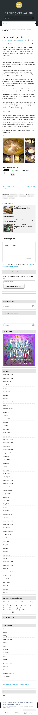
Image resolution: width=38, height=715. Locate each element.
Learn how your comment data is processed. (18, 265)
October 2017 (7, 405)
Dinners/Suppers (8, 639)
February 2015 (7, 514)
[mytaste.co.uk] (8, 602)
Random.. (21, 194)
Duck (16, 196)
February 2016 (7, 473)
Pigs (4, 656)
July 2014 (6, 538)
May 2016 (6, 463)
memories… (6, 653)
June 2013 (6, 582)
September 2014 (8, 531)
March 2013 (6, 592)
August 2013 (7, 575)
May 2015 (6, 504)
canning (32, 194)
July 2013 (6, 579)
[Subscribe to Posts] (4, 695)
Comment (29, 258)
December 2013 (8, 562)
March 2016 (6, 470)
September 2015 (8, 490)
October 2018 (7, 392)
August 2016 (7, 453)
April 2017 (6, 426)
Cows (5, 632)
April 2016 (6, 466)
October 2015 (7, 487)
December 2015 (8, 480)
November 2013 (8, 565)
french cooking (22, 196)
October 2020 (7, 381)
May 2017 (6, 422)
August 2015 (7, 494)
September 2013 (8, 572)
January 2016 (7, 477)
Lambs (5, 646)
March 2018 (6, 398)
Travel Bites (6, 676)
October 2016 (7, 446)
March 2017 (6, 429)
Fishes (5, 642)
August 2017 (7, 412)
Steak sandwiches (8, 673)
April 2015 (6, 507)
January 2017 (7, 436)
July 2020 (6, 385)
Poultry (5, 659)
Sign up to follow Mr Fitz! (13, 286)
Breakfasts (6, 629)
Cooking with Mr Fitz (19, 12)
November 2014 (8, 524)
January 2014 (7, 558)
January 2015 (7, 517)
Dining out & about (8, 636)
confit (4, 196)
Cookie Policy (6, 707)
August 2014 (7, 534)
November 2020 (8, 378)
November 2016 (8, 443)
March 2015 (6, 511)
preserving (11, 198)
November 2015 (8, 483)
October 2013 (7, 568)
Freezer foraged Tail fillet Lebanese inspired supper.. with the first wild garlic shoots (23, 226)
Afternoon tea (31, 186)
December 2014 (8, 521)
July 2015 (6, 497)
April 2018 (6, 395)
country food (10, 196)
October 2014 (7, 528)
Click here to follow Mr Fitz (11, 272)
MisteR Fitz (9, 40)
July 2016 (6, 456)
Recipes (5, 670)
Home (4, 29)
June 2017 (6, 419)
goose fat (5, 198)
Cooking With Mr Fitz (10, 313)
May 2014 (6, 545)
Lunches (5, 649)
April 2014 (6, 548)
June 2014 (6, 541)
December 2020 (8, 375)
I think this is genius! (9, 216)
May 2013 (6, 585)
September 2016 (8, 449)
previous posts (14, 29)
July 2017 (6, 415)
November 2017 (8, 402)
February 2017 (7, 432)
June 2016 (6, 460)
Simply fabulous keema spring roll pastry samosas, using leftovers (23, 207)
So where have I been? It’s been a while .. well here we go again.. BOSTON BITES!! (18, 220)
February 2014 (7, 555)
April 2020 (6, 388)
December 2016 (8, 439)
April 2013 (6, 589)
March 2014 (6, 551)
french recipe (30, 196)
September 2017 (8, 409)
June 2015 (6, 500)
